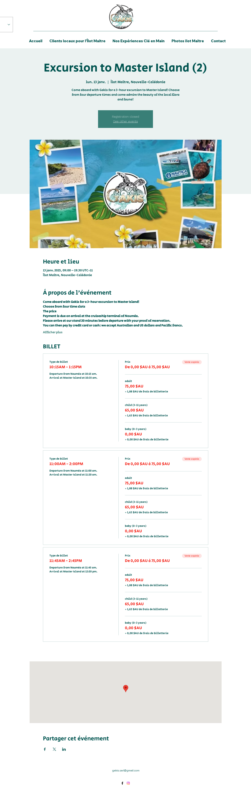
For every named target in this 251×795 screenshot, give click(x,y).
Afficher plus (53, 332)
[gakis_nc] (128, 783)
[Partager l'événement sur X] (54, 749)
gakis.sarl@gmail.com (125, 770)
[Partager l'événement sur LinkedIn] (64, 749)
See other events (125, 121)
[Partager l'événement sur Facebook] (45, 749)
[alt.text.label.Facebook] (122, 783)
